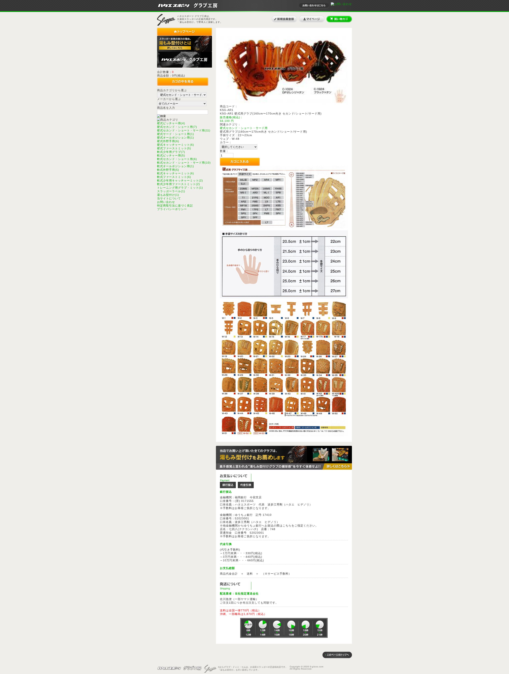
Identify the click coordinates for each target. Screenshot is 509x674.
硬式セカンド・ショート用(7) (177, 126)
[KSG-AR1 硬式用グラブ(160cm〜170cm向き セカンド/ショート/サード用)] (284, 103)
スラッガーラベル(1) (171, 191)
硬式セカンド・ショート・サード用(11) (183, 130)
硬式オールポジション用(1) (175, 137)
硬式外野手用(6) (168, 141)
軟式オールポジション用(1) (175, 166)
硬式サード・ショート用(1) (175, 134)
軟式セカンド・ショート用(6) (177, 159)
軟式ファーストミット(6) (174, 176)
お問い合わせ (166, 202)
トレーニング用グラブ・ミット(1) (180, 187)
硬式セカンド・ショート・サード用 (244, 128)
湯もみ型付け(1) (168, 194)
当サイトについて (169, 198)
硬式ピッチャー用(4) (171, 123)
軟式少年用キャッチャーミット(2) (180, 180)
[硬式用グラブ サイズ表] (284, 227)
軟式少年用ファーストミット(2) (178, 184)
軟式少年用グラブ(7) (171, 151)
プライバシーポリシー (172, 209)
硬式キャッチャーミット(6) (175, 144)
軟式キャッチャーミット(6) (175, 173)
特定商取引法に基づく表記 (175, 205)
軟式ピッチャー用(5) (171, 155)
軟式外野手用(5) (168, 169)
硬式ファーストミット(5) (174, 148)
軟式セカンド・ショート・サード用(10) (184, 162)
